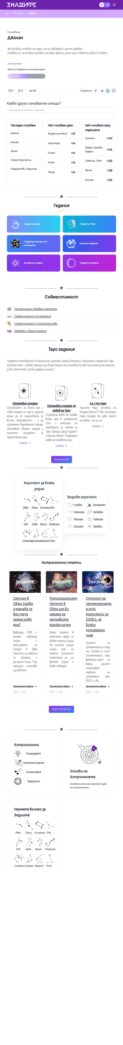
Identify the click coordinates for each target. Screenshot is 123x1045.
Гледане (23, 442)
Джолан (15, 133)
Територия (54, 143)
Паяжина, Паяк (93, 160)
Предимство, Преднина (24, 168)
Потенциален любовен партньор (35, 309)
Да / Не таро (98, 403)
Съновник (14, 32)
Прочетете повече (23, 686)
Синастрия (33, 772)
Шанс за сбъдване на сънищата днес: (26, 73)
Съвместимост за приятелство (35, 324)
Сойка (51, 162)
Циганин (90, 138)
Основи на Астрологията (82, 774)
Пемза (51, 172)
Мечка (88, 170)
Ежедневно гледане (25, 403)
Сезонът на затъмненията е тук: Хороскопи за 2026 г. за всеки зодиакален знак (98, 617)
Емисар (14, 142)
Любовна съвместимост (30, 331)
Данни (14, 151)
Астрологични (26, 745)
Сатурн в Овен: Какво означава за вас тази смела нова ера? (23, 611)
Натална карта (33, 763)
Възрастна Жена (57, 133)
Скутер (89, 180)
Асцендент (33, 753)
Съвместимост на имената (32, 316)
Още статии (60, 709)
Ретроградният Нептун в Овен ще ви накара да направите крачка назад (62, 611)
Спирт (51, 152)
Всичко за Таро (61, 459)
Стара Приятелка (21, 160)
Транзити (33, 781)
